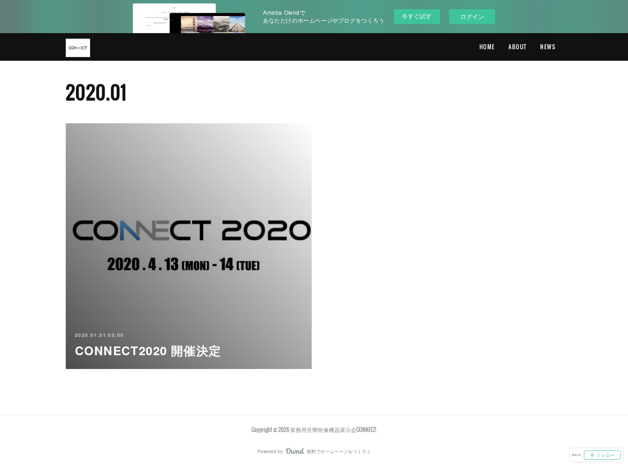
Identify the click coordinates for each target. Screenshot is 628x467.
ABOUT (517, 47)
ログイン (472, 16)
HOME (487, 47)
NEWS (547, 47)
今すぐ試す (417, 16)
